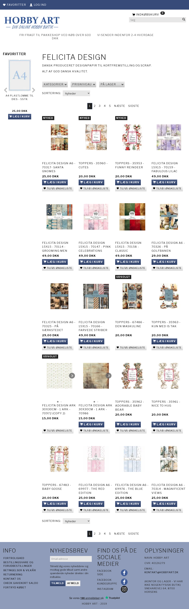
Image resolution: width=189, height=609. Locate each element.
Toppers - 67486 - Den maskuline (129, 324)
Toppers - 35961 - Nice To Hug (166, 403)
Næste (119, 106)
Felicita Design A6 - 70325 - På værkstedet (58, 326)
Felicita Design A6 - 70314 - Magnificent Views (168, 489)
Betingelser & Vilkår (20, 570)
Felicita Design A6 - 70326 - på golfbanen (168, 246)
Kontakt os (12, 578)
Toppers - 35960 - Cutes (93, 165)
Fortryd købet (15, 587)
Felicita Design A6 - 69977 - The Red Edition (95, 489)
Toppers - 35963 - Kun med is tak (166, 324)
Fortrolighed (14, 558)
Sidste (133, 106)
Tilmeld (57, 583)
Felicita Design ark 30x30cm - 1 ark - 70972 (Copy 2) (59, 409)
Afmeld (73, 583)
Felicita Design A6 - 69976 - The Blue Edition (132, 489)
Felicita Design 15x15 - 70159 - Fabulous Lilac (165, 167)
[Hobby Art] (31, 22)
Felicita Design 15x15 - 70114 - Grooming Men (55, 246)
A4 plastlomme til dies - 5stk (20, 97)
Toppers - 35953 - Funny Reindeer (129, 165)
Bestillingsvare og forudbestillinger (18, 564)
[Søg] (183, 20)
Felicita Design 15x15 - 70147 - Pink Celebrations (95, 246)
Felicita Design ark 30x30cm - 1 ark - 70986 (95, 409)
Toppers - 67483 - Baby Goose (56, 487)
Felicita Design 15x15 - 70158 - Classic (128, 246)
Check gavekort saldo (21, 583)
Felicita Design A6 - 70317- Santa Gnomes (58, 167)
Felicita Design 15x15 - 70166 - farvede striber (93, 326)
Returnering (13, 574)
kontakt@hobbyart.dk (161, 572)
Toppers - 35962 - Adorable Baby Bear (129, 405)
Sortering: (51, 93)
